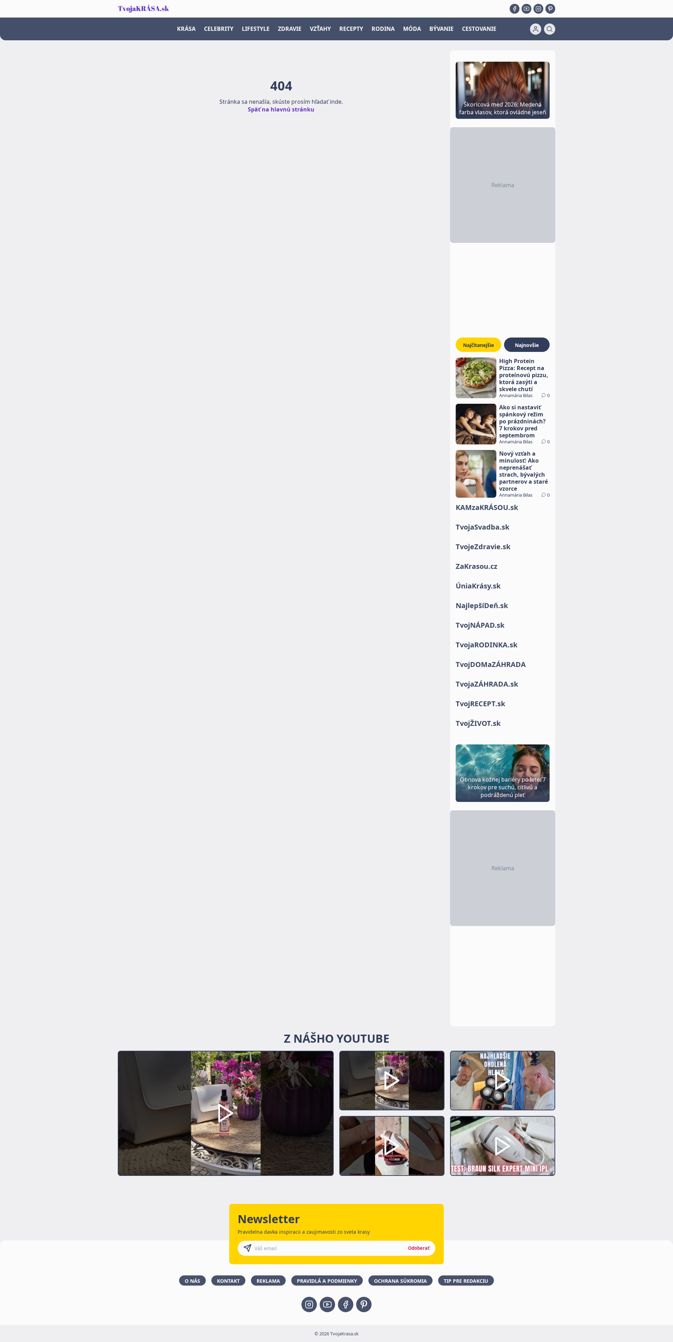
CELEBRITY (218, 29)
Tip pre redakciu (466, 1281)
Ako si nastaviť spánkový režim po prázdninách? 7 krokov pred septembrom (522, 421)
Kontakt (228, 1281)
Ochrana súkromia (400, 1281)
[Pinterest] (550, 9)
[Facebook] (514, 9)
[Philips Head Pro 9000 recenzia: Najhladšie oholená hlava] (503, 1080)
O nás (192, 1281)
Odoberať (419, 1248)
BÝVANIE (441, 29)
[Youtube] (526, 9)
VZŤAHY (320, 29)
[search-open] (549, 29)
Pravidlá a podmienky (327, 1281)
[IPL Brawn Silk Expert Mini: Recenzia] (503, 1146)
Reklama (268, 1281)
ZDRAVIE (289, 29)
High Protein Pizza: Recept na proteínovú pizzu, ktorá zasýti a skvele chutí (523, 375)
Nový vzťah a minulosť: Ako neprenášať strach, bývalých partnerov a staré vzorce (523, 471)
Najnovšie (527, 345)
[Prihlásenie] (535, 29)
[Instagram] (538, 9)
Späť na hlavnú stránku (281, 109)
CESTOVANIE (479, 29)
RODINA (383, 29)
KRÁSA (186, 29)
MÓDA (412, 29)
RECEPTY (351, 29)
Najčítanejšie (478, 345)
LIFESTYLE (256, 29)
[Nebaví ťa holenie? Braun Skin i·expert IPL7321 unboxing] (392, 1146)
